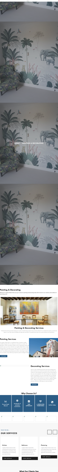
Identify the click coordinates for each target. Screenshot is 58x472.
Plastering (25, 445)
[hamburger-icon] (27, 1)
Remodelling (45, 445)
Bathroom (5, 445)
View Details (8, 458)
